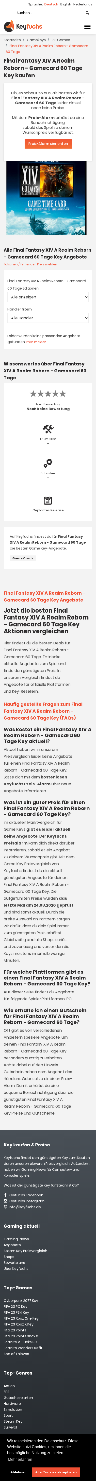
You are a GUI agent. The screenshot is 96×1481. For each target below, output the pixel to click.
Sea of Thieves (16, 1353)
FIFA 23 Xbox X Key (18, 1324)
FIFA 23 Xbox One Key (21, 1318)
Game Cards (22, 558)
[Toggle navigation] (87, 26)
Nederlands (82, 4)
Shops (9, 1256)
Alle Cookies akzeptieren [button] (56, 1472)
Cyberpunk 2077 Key (21, 1300)
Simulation (13, 1409)
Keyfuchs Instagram (26, 1201)
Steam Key (13, 1421)
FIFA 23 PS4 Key (16, 1312)
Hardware (12, 1403)
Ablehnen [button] (18, 1472)
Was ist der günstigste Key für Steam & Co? (41, 1185)
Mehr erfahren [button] (20, 1459)
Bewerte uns (14, 1262)
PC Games (61, 39)
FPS (6, 1391)
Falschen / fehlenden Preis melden (30, 264)
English (66, 4)
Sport (8, 1415)
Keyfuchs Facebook (25, 1195)
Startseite (12, 39)
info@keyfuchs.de (24, 1207)
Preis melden (36, 342)
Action (9, 1385)
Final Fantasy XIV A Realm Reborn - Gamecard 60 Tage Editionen (46, 284)
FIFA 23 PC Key (15, 1306)
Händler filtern (19, 309)
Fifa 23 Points (15, 1330)
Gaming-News (16, 1239)
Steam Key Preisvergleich (25, 1250)
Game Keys (14, 829)
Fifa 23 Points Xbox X (21, 1336)
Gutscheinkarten (18, 1397)
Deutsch (51, 4)
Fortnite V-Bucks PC (20, 1342)
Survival (10, 1427)
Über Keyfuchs (16, 1268)
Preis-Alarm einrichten (48, 143)
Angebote (12, 1244)
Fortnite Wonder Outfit (23, 1347)
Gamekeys (36, 39)
